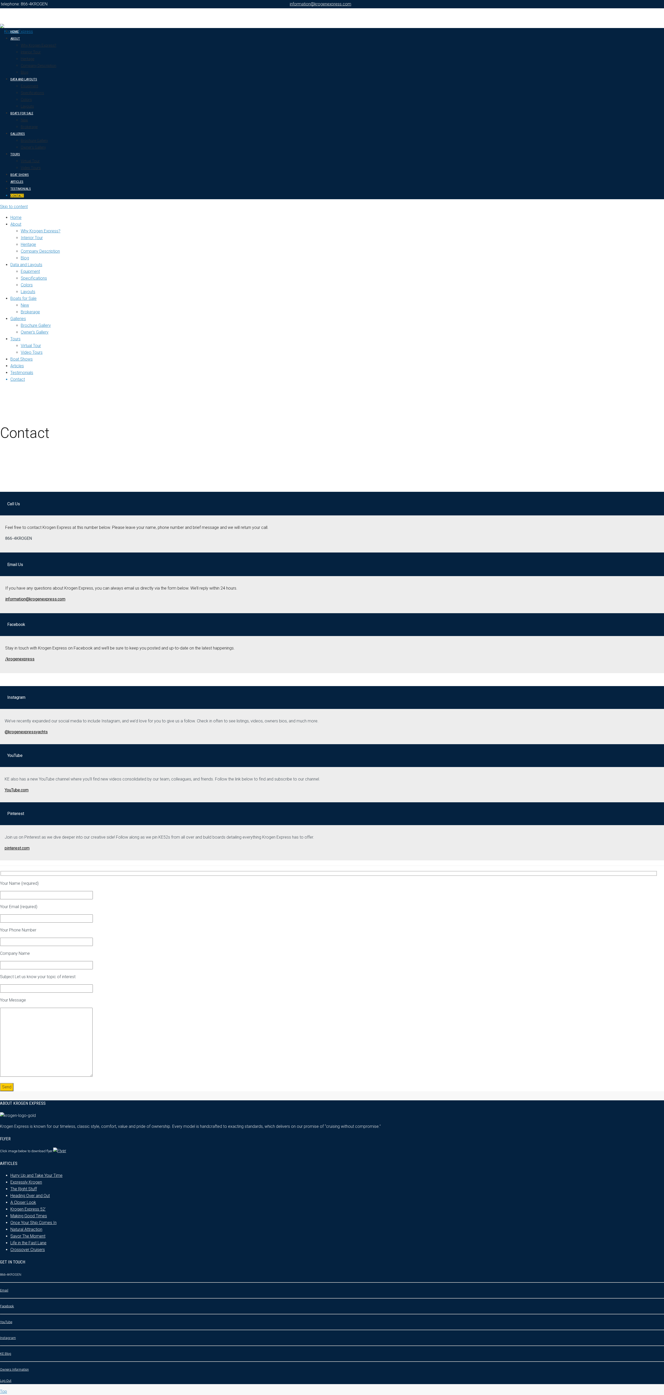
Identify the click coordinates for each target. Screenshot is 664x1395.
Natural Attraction (26, 1229)
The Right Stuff (23, 1188)
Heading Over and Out (30, 1195)
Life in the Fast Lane (28, 1242)
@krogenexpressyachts (26, 731)
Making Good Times (28, 1215)
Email (4, 1290)
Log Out (5, 1381)
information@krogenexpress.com (320, 4)
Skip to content (14, 206)
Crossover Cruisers (27, 1249)
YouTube (6, 1322)
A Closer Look (23, 1202)
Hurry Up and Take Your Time (36, 1175)
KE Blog (5, 1354)
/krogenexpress (19, 659)
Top (3, 1391)
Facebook (7, 1306)
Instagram (8, 1338)
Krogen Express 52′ (28, 1209)
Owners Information (14, 1369)
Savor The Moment (27, 1236)
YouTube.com (17, 790)
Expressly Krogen (26, 1182)
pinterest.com (17, 848)
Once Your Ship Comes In (33, 1222)
